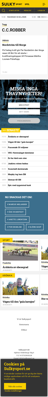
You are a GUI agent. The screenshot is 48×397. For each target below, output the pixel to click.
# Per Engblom (14, 227)
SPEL (27, 4)
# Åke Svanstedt (15, 212)
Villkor (24, 330)
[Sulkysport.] (6, 4)
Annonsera (24, 324)
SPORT (19, 4)
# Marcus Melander (17, 204)
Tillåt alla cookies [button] (15, 386)
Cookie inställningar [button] (13, 391)
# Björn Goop (34, 227)
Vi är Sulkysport (24, 319)
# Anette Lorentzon (17, 219)
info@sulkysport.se (26, 358)
